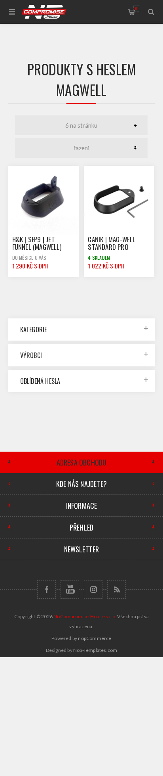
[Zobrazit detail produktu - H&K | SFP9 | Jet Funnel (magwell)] (43, 201)
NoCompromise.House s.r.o (84, 616)
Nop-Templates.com (95, 650)
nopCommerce (94, 638)
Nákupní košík (136, 8)
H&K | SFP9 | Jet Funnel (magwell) (36, 243)
